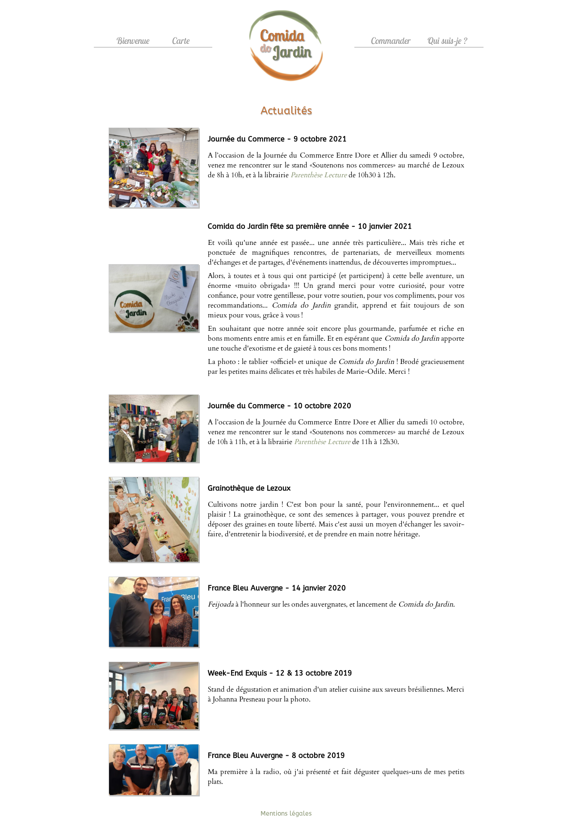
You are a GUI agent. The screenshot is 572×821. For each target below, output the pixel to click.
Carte (181, 40)
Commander (391, 40)
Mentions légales (286, 813)
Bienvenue (133, 40)
